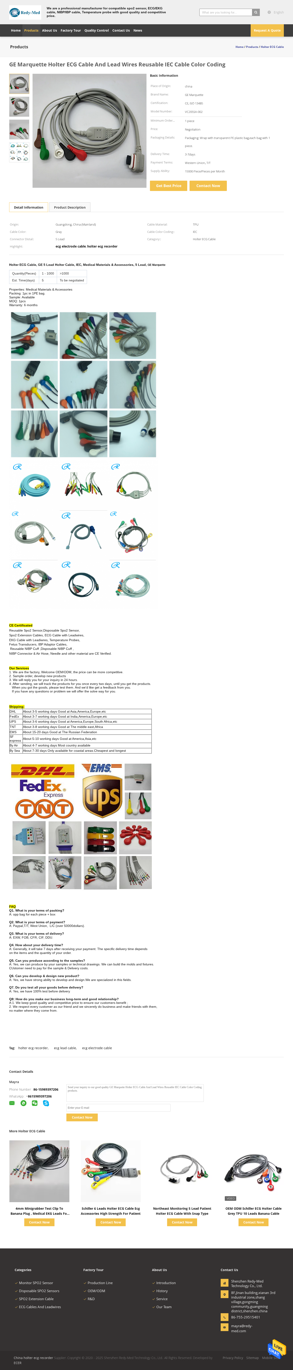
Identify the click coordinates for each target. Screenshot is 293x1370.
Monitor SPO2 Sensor (36, 1282)
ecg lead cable (65, 1048)
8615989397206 (40, 1096)
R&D (91, 1298)
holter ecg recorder (33, 1048)
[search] (256, 12)
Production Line (100, 1282)
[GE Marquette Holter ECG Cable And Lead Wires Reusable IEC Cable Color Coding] (19, 83)
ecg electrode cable (97, 1048)
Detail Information (28, 207)
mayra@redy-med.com (241, 1328)
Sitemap (252, 1358)
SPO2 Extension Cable (36, 1298)
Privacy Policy (233, 1358)
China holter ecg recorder (33, 1358)
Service (162, 1298)
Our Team (164, 1307)
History (162, 1290)
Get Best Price (168, 185)
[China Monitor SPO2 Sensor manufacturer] (25, 12)
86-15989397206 (45, 1089)
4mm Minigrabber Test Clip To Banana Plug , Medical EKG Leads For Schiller (39, 1213)
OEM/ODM (96, 1290)
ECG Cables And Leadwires (40, 1307)
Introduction (166, 1282)
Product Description (70, 207)
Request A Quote (267, 30)
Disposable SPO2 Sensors (39, 1290)
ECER (18, 1363)
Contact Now (208, 185)
